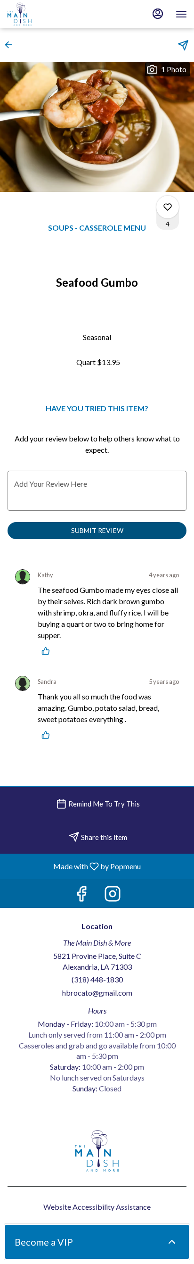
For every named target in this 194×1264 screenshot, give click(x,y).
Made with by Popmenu (74, 866)
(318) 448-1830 (97, 979)
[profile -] (157, 13)
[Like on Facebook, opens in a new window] (81, 896)
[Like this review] (48, 651)
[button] (11, 45)
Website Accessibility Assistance (97, 1206)
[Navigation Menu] (181, 14)
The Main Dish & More (97, 1151)
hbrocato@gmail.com (97, 992)
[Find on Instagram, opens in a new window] (112, 896)
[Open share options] (183, 45)
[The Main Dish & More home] (49, 14)
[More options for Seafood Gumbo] (167, 207)
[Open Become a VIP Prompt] (172, 1242)
